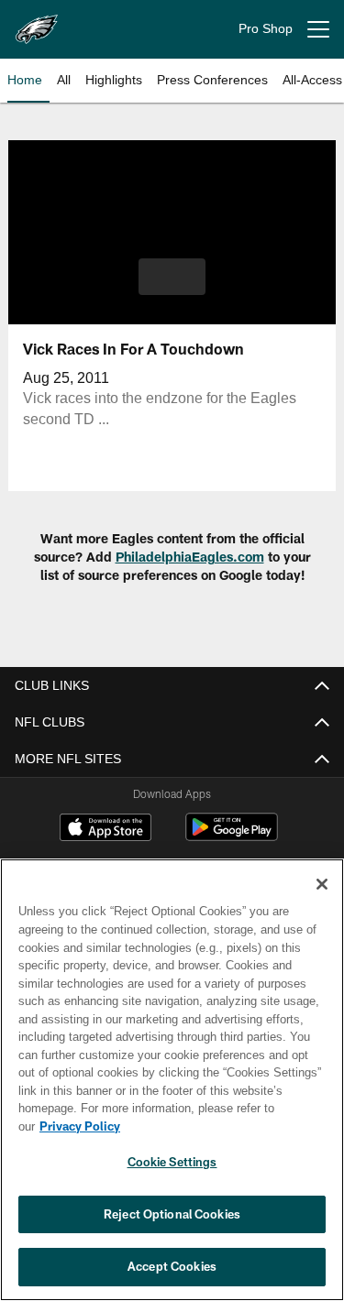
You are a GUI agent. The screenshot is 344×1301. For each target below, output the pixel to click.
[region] (172, 1079)
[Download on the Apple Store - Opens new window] (105, 830)
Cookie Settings (172, 1161)
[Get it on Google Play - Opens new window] (231, 836)
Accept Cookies (172, 1266)
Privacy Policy (79, 1126)
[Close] (322, 884)
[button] (172, 276)
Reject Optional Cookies (172, 1214)
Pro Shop (266, 28)
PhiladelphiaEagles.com (190, 556)
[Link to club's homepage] (37, 22)
